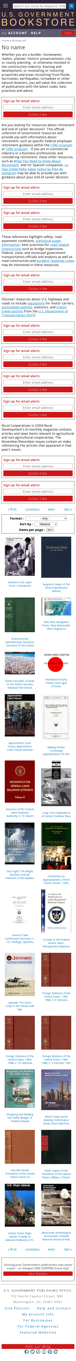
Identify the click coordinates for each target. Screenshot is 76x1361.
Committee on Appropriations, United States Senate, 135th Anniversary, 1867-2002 (56, 880)
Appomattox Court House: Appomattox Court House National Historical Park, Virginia (20, 746)
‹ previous (32, 509)
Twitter (32, 1351)
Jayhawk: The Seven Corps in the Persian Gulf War (19, 1006)
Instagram (38, 1351)
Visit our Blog (38, 1346)
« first (12, 509)
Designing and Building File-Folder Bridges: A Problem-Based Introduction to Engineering (19, 1118)
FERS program (17, 149)
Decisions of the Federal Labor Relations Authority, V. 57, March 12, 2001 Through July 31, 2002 (20, 812)
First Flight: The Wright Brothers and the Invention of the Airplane (19, 875)
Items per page (31, 530)
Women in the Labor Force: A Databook (20, 584)
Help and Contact (54, 1308)
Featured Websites (38, 1332)
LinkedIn (56, 1351)
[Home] (38, 24)
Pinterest (50, 1351)
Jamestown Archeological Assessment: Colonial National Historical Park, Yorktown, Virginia (56, 1236)
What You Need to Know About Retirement (31, 163)
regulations (36, 303)
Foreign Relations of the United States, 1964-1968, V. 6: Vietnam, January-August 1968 (56, 996)
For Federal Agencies (38, 1326)
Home (5, 40)
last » (68, 509)
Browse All (19, 40)
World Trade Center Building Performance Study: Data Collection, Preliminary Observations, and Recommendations (56, 1120)
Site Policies (17, 1308)
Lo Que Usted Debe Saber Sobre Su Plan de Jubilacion (35, 169)
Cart (68, 33)
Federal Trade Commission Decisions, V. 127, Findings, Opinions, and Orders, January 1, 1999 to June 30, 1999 (20, 938)
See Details (38, 1274)
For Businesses (38, 1320)
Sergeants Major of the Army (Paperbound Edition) (56, 588)
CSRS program (61, 145)
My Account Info (38, 1314)
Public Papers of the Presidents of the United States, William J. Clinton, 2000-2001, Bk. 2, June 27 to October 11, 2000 (56, 1174)
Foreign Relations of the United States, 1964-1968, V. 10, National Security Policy (20, 1059)
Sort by (26, 524)
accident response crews (55, 261)
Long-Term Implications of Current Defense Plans (56, 814)
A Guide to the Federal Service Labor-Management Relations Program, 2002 (56, 943)
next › (52, 509)
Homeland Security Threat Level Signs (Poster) (56, 683)
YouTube (44, 1351)
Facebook (26, 1351)
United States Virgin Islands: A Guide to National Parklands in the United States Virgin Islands (19, 1236)
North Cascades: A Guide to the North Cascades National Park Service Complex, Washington (19, 684)
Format (16, 518)
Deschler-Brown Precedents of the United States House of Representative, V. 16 (20, 1173)
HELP (36, 33)
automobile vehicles (17, 307)
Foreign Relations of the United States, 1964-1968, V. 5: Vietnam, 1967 (56, 1059)
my (15, 33)
